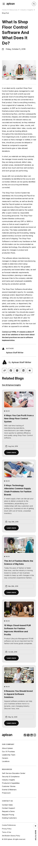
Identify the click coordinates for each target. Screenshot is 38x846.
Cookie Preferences (9, 825)
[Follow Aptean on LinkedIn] (31, 735)
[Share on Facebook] (10, 370)
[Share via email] (29, 370)
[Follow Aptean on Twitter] (28, 735)
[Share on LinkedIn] (23, 370)
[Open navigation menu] (4, 4)
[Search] (34, 4)
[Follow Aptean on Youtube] (35, 735)
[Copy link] (4, 370)
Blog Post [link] (5, 13)
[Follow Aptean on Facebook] (25, 735)
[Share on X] (17, 370)
